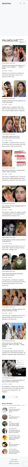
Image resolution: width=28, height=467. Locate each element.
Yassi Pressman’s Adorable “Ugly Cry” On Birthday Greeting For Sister (13, 310)
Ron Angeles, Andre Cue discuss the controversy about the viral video (14, 431)
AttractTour (6, 3)
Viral (14, 63)
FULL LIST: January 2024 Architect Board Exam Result (14, 410)
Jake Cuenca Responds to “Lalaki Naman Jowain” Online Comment (13, 171)
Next (16, 397)
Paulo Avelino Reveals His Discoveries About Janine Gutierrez (12, 274)
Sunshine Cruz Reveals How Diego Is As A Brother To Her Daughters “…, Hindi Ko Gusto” (13, 67)
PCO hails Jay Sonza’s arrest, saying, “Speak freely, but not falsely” (14, 424)
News (11, 63)
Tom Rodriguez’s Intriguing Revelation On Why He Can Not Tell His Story (13, 381)
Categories (21, 39)
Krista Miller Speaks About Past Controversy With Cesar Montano (11, 137)
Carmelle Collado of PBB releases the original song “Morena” (14, 438)
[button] (20, 3)
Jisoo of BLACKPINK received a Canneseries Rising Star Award (14, 452)
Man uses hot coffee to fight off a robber (14, 445)
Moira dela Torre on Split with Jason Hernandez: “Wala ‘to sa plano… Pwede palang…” (13, 344)
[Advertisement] (14, 22)
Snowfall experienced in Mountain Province (14, 417)
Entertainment (6, 63)
